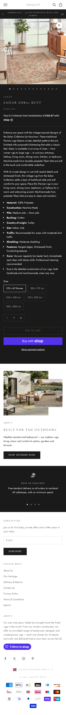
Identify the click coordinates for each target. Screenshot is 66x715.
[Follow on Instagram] (23, 658)
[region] (33, 486)
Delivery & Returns (13, 582)
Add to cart (33, 330)
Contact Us (9, 588)
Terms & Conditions (14, 599)
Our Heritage (10, 576)
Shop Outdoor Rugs (22, 454)
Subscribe (15, 551)
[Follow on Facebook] (5, 658)
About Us (8, 570)
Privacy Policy (11, 593)
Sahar (8, 97)
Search (7, 605)
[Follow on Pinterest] (32, 658)
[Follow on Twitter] (14, 658)
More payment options (33, 349)
